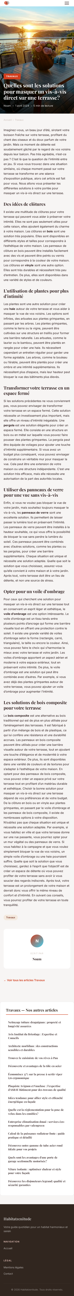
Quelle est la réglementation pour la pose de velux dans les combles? (36, 1111)
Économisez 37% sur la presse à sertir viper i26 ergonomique (35, 1076)
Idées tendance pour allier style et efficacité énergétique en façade (35, 1099)
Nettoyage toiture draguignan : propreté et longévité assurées (34, 1024)
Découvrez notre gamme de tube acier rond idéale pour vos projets (35, 1147)
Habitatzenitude (17, 1218)
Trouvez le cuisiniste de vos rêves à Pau (33, 1058)
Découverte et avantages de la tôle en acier (35, 1066)
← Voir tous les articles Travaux (24, 980)
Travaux (12, 76)
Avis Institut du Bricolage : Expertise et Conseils (32, 1036)
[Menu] (66, 3)
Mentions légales (13, 1267)
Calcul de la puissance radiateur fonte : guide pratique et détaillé (36, 1135)
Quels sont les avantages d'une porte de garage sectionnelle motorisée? (32, 1159)
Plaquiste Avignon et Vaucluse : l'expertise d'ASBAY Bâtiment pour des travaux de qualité (37, 1088)
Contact (8, 1273)
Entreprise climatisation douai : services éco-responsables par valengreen (36, 1123)
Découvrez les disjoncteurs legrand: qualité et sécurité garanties (36, 1183)
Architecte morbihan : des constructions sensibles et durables (33, 1048)
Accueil (8, 119)
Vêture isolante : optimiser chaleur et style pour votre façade (34, 1171)
